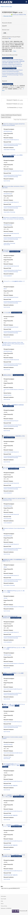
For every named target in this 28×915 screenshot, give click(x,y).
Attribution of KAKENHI (6, 908)
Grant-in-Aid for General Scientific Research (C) (13, 689)
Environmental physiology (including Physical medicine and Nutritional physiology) (12, 64)
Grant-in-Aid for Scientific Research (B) (11, 233)
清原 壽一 (5, 567)
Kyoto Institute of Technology (9, 585)
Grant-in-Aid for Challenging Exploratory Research (13, 171)
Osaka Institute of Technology (9, 149)
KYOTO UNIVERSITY (8, 275)
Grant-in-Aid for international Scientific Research (13, 752)
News (2, 903)
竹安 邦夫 (5, 598)
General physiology (7, 518)
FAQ (2, 901)
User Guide (3, 898)
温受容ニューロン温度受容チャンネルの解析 (13, 673)
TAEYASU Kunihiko (7, 655)
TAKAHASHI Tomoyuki (8, 744)
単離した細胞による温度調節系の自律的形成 (13, 404)
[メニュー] (26, 2)
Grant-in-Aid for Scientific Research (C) (11, 139)
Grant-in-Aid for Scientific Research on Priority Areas (14, 606)
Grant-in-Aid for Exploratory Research (11, 297)
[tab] (14, 100)
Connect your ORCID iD (18, 14)
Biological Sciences (17, 66)
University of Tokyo (7, 757)
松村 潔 (5, 288)
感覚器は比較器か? (7, 375)
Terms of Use (4, 906)
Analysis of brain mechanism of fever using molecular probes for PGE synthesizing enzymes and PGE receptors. (13, 344)
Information (3, 896)
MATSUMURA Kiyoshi (8, 131)
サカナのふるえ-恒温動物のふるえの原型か (13, 155)
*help (25, 14)
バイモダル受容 (6, 312)
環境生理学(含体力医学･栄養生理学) (11, 785)
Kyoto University (7, 180)
